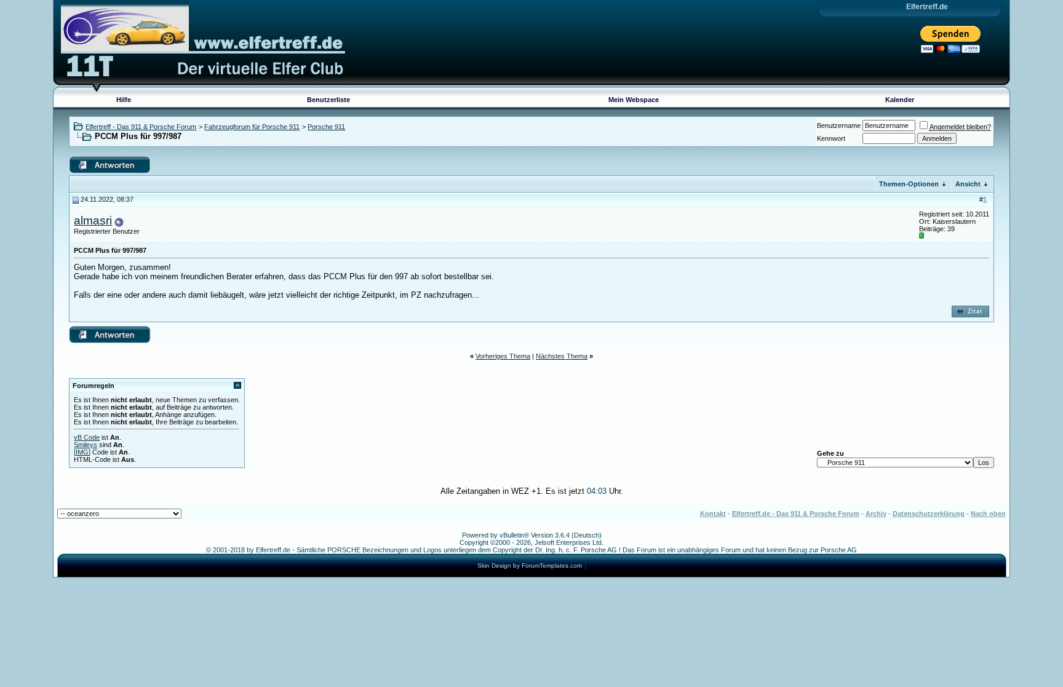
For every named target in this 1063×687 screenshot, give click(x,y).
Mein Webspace (633, 99)
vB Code (87, 437)
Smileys (85, 444)
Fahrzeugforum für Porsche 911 (252, 126)
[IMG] (82, 452)
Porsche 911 (326, 126)
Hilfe (123, 99)
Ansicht (968, 184)
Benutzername (839, 125)
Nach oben (988, 513)
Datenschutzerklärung (929, 513)
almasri (93, 220)
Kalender (899, 99)
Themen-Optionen (909, 184)
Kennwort (831, 138)
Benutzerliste (328, 99)
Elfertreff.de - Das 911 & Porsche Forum (795, 513)
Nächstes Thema (561, 356)
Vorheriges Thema (503, 356)
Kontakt (713, 513)
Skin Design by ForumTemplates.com (529, 565)
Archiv (876, 513)
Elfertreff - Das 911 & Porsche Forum (141, 126)
